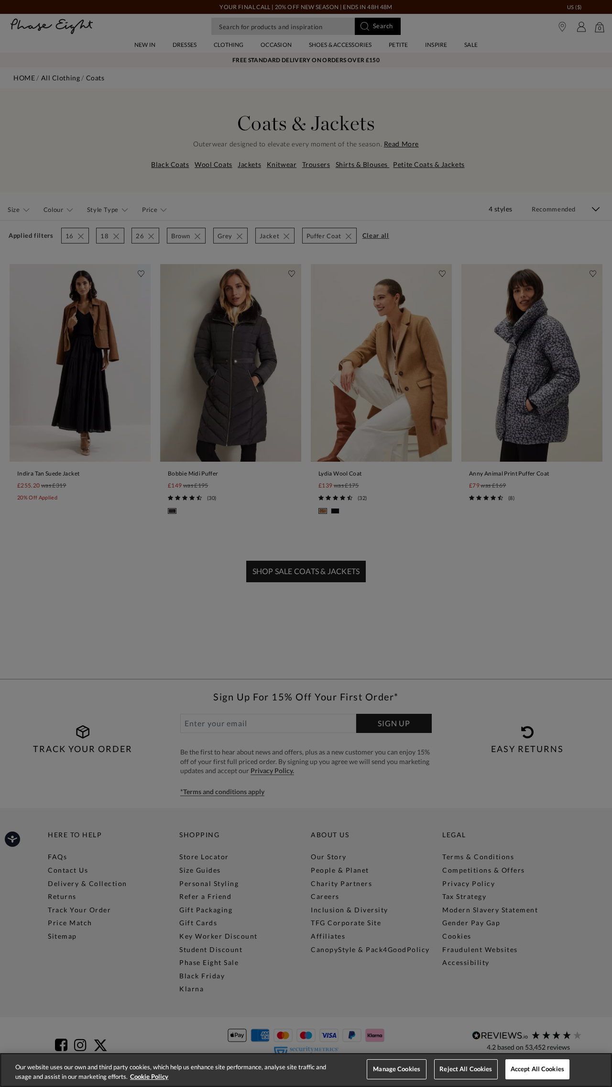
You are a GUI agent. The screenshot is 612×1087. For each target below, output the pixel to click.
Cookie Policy (149, 1076)
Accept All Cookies (537, 1069)
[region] (306, 1070)
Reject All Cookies (465, 1069)
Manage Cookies (396, 1069)
